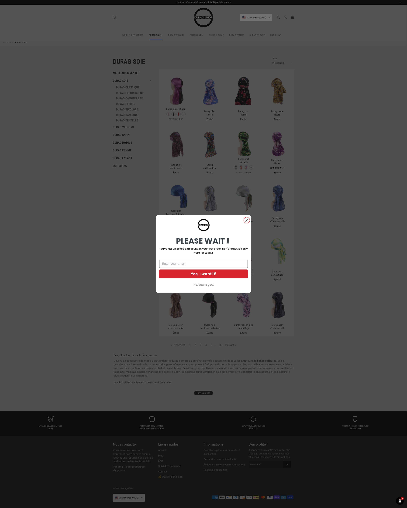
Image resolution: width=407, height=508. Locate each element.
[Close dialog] (247, 220)
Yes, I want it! (204, 273)
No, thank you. (203, 285)
